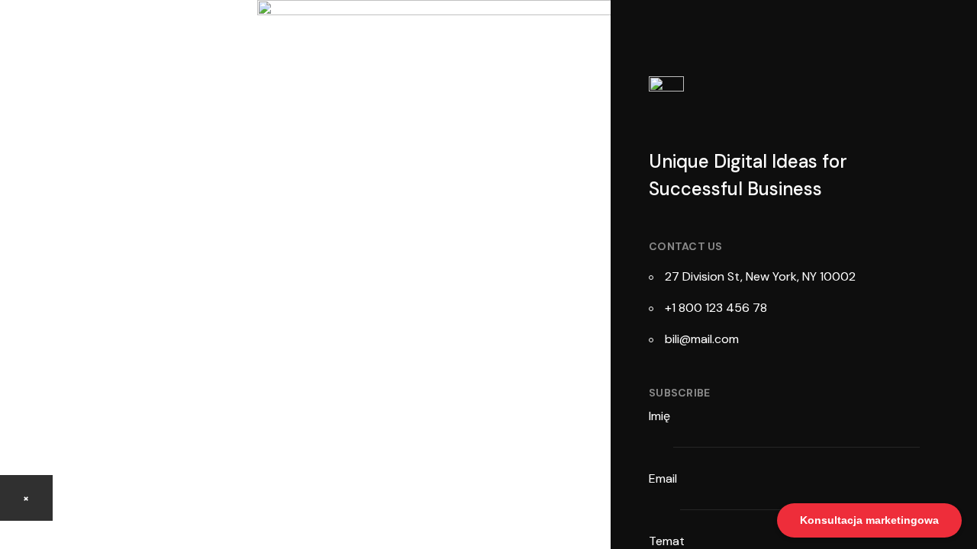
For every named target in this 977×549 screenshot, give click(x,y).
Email (664, 478)
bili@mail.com (702, 339)
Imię (661, 416)
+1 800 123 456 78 (716, 308)
